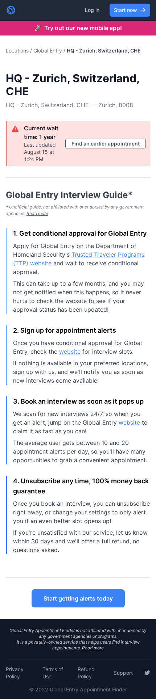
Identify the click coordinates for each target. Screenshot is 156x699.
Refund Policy (86, 672)
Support (123, 673)
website (70, 351)
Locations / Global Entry (34, 50)
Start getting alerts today (78, 598)
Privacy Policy (15, 672)
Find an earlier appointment (105, 143)
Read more (37, 213)
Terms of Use (52, 672)
